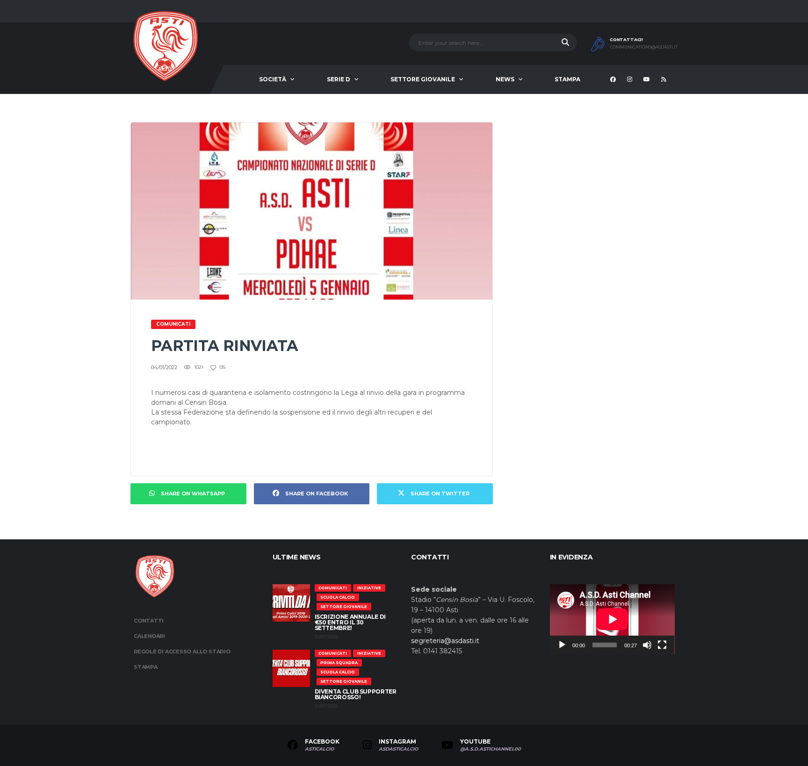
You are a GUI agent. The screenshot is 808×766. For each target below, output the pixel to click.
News (505, 79)
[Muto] (647, 645)
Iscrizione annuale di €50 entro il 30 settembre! (350, 622)
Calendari (149, 636)
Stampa (567, 79)
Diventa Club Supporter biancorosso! (356, 694)
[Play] (562, 645)
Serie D (338, 79)
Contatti (149, 620)
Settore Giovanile (422, 79)
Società (272, 79)
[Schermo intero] (662, 645)
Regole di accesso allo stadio (182, 651)
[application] (612, 619)
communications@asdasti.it (644, 47)
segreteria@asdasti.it (445, 641)
